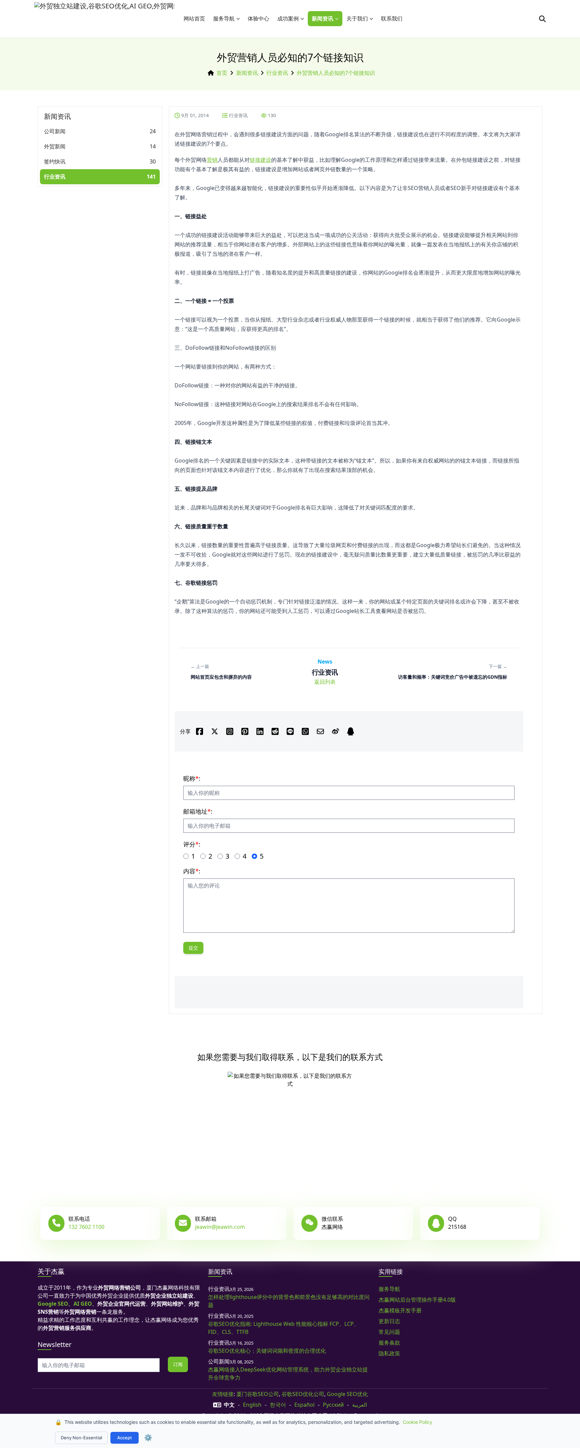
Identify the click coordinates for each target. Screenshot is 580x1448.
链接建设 (260, 159)
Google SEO (53, 1303)
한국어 (278, 1404)
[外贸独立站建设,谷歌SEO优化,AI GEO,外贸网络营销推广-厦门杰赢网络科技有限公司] (104, 19)
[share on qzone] (350, 731)
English (252, 1404)
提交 (193, 948)
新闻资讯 (322, 18)
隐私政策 (389, 1353)
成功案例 (288, 18)
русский (333, 1404)
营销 (212, 159)
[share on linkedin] (259, 731)
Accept (124, 1437)
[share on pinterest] (244, 731)
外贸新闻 (54, 146)
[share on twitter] (214, 731)
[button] (240, 18)
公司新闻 (54, 131)
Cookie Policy (417, 1422)
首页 (221, 73)
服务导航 (224, 18)
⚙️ (148, 1438)
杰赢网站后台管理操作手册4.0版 (417, 1299)
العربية (359, 1404)
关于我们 (357, 18)
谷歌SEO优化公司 (303, 1394)
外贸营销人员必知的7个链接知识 (336, 73)
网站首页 (194, 18)
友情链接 (223, 1394)
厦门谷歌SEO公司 (257, 1394)
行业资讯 (277, 73)
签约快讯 (54, 161)
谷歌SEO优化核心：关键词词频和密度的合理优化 (267, 1350)
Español (304, 1404)
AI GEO (83, 1303)
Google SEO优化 (347, 1394)
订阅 (178, 1364)
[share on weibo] (335, 731)
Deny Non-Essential (81, 1437)
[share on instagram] (229, 731)
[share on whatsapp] (305, 731)
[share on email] (320, 731)
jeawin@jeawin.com (220, 1226)
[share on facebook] (199, 731)
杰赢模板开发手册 (400, 1310)
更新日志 (389, 1321)
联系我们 (391, 18)
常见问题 (389, 1332)
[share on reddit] (275, 731)
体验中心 (258, 18)
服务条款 (389, 1342)
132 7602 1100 (86, 1226)
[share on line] (290, 731)
